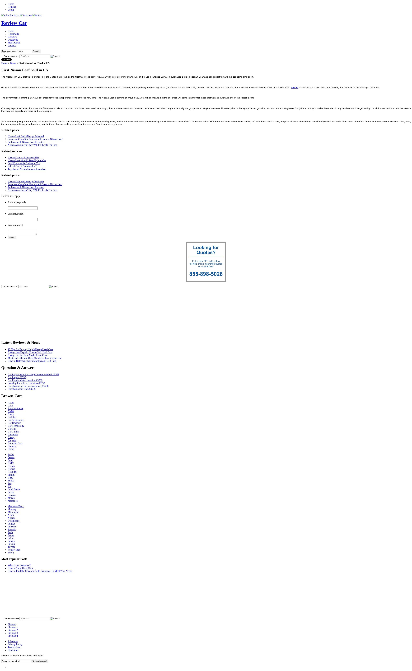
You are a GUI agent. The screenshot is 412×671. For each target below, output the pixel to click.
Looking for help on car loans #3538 (26, 383)
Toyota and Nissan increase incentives (27, 169)
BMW (11, 411)
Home (11, 4)
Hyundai (12, 471)
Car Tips (12, 428)
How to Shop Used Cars (20, 568)
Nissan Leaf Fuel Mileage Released (26, 136)
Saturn (11, 535)
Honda (11, 466)
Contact (12, 45)
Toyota (11, 546)
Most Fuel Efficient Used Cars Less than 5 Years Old (34, 358)
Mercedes (13, 500)
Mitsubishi (13, 512)
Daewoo (12, 446)
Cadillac (12, 417)
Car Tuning (13, 431)
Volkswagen (14, 549)
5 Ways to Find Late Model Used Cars (27, 355)
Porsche (12, 526)
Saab (10, 532)
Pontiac (11, 523)
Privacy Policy (15, 644)
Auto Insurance (15, 408)
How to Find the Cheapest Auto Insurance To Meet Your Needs (40, 571)
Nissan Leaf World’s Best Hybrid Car (27, 160)
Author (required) (17, 202)
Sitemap (12, 624)
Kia (9, 486)
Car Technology (16, 425)
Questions (13, 39)
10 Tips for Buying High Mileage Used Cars (30, 349)
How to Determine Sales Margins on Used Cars (32, 361)
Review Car (14, 23)
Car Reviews (14, 423)
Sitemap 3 (13, 633)
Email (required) (16, 213)
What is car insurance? (19, 565)
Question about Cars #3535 (22, 389)
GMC (11, 463)
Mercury (12, 509)
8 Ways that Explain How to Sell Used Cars (30, 352)
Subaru (11, 541)
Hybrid (11, 469)
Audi (10, 405)
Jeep (10, 483)
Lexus (11, 492)
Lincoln (12, 495)
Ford (10, 460)
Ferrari (11, 457)
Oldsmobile (13, 520)
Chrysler (12, 440)
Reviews (12, 36)
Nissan (11, 517)
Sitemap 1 (13, 627)
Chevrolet (13, 434)
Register (12, 6)
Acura (11, 402)
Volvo (11, 552)
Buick (11, 414)
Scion (11, 538)
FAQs (11, 454)
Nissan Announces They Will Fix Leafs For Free (32, 145)
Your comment (15, 225)
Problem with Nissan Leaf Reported (26, 142)
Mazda (11, 498)
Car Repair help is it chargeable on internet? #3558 (33, 374)
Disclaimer (13, 650)
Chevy (11, 437)
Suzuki (11, 544)
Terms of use (14, 647)
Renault (12, 529)
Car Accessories (16, 420)
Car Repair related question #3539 (25, 380)
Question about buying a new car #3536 (28, 386)
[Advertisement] (206, 311)
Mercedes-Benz (16, 506)
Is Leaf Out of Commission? (22, 166)
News (13, 63)
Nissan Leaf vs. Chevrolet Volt (23, 157)
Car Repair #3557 (17, 377)
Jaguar (11, 480)
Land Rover (14, 489)
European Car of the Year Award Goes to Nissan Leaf (35, 139)
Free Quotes (14, 42)
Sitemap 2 (13, 630)
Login (11, 9)
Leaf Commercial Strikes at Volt (24, 163)
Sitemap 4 (13, 635)
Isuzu (10, 477)
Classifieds (13, 34)
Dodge (11, 449)
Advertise (13, 641)
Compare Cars (15, 443)
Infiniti (11, 474)
